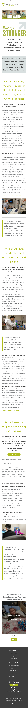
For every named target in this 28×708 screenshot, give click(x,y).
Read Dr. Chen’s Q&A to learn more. (10, 410)
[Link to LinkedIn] (13, 703)
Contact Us (14, 656)
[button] (10, 636)
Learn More (14, 619)
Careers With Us (14, 653)
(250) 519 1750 (15, 673)
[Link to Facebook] (11, 703)
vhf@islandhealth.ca (15, 676)
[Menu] (24, 4)
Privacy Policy (14, 658)
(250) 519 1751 (15, 675)
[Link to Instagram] (15, 703)
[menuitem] (24, 4)
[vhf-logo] (11, 4)
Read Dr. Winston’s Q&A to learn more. (11, 195)
